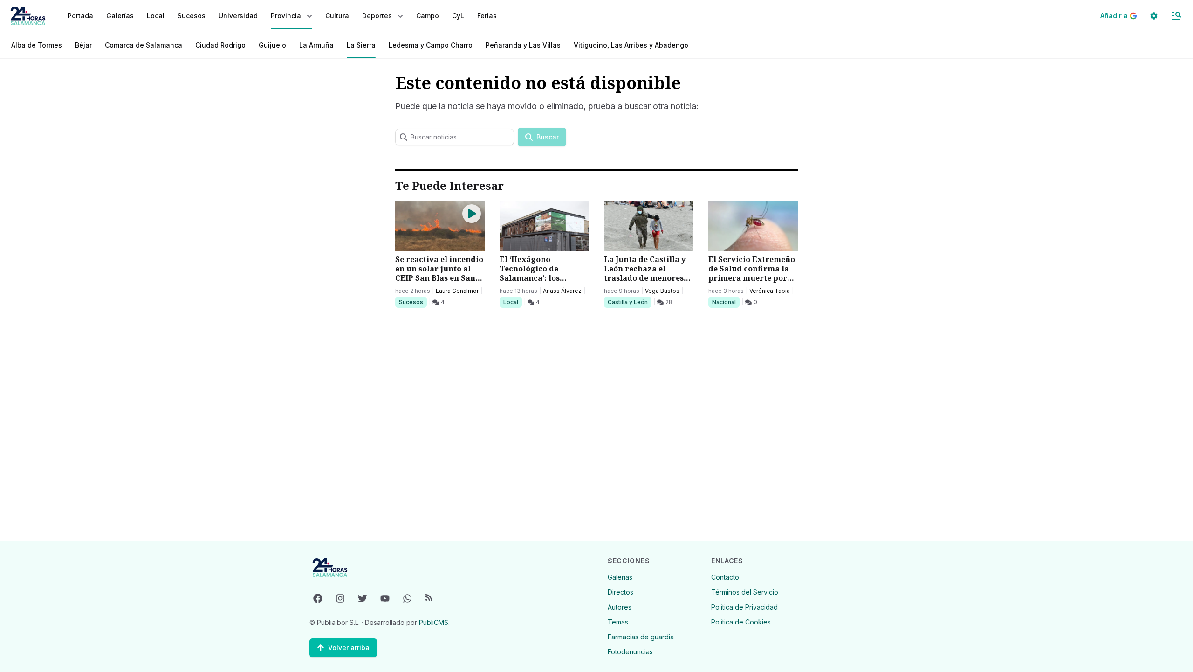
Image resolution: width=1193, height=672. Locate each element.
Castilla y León (627, 301)
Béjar (83, 45)
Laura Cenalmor (457, 290)
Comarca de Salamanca (143, 45)
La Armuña (316, 45)
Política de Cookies (741, 622)
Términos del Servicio (744, 592)
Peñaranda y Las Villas (523, 45)
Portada (80, 16)
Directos (620, 592)
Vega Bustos (662, 290)
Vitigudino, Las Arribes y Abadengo (631, 45)
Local (512, 301)
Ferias (487, 16)
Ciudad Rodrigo (220, 45)
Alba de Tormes (36, 45)
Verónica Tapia (769, 290)
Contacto (725, 577)
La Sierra (361, 45)
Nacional (726, 301)
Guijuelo (272, 45)
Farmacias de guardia (641, 637)
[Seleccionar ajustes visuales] (1153, 15)
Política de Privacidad (744, 607)
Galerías (120, 16)
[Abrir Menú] (1176, 16)
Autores (619, 607)
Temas (618, 622)
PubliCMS (433, 622)
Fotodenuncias (630, 652)
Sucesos (412, 301)
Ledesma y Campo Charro (431, 45)
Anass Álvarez (562, 290)
